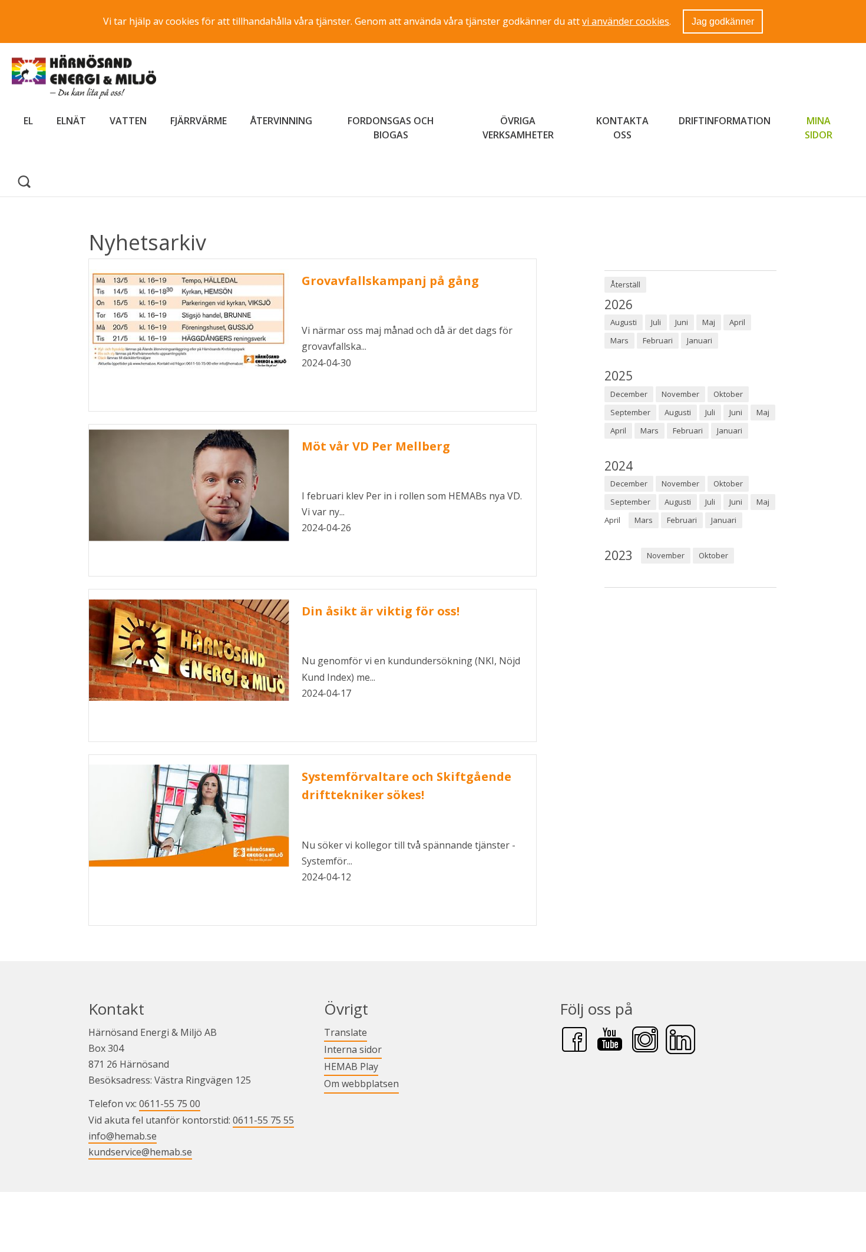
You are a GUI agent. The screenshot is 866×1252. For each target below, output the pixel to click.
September (630, 412)
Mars (619, 340)
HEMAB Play (351, 1066)
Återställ (625, 284)
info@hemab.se (122, 1136)
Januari (699, 340)
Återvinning (281, 120)
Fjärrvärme (198, 120)
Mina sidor (823, 127)
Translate (345, 1032)
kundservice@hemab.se (140, 1151)
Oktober (728, 394)
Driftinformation (725, 120)
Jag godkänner (723, 21)
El (28, 120)
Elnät (71, 120)
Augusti (623, 322)
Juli (656, 322)
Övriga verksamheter (518, 127)
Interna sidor (353, 1049)
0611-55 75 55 (263, 1120)
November (680, 394)
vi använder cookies (625, 21)
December (628, 394)
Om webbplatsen (361, 1083)
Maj (708, 322)
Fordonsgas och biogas (391, 127)
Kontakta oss (622, 127)
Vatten (128, 120)
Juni (681, 322)
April (737, 322)
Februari (658, 340)
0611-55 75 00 (169, 1103)
